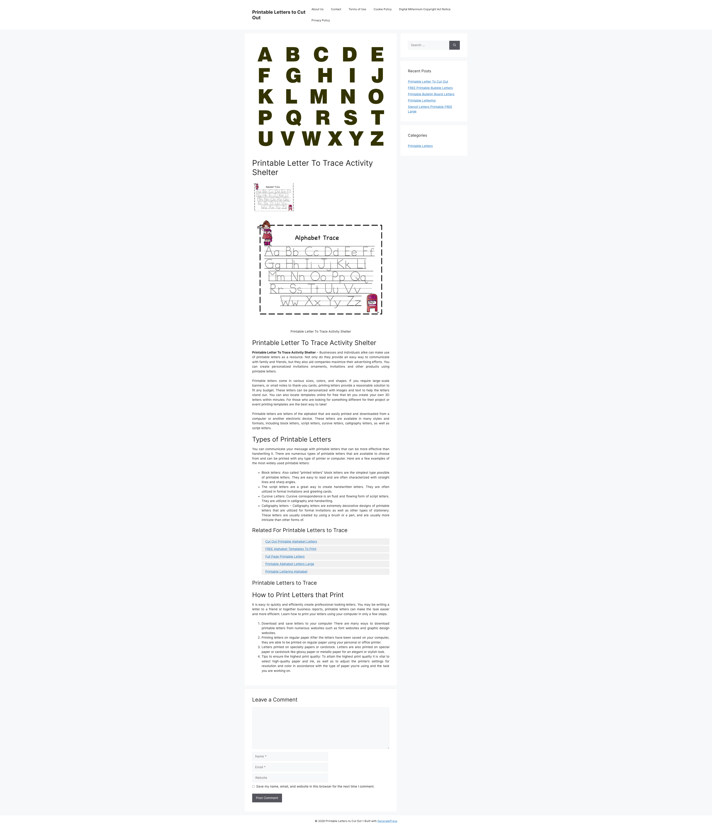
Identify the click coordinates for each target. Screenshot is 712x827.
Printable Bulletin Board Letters (431, 94)
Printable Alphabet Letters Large (289, 564)
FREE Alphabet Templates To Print (290, 549)
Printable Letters (420, 146)
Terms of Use (357, 9)
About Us (318, 9)
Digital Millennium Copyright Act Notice (425, 9)
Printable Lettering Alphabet (286, 571)
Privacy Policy (321, 20)
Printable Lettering (422, 100)
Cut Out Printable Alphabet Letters (291, 541)
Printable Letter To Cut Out (428, 81)
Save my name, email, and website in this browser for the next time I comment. (315, 786)
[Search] (454, 45)
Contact (336, 9)
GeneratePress (387, 821)
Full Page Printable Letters (285, 556)
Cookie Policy (383, 9)
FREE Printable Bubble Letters (430, 88)
